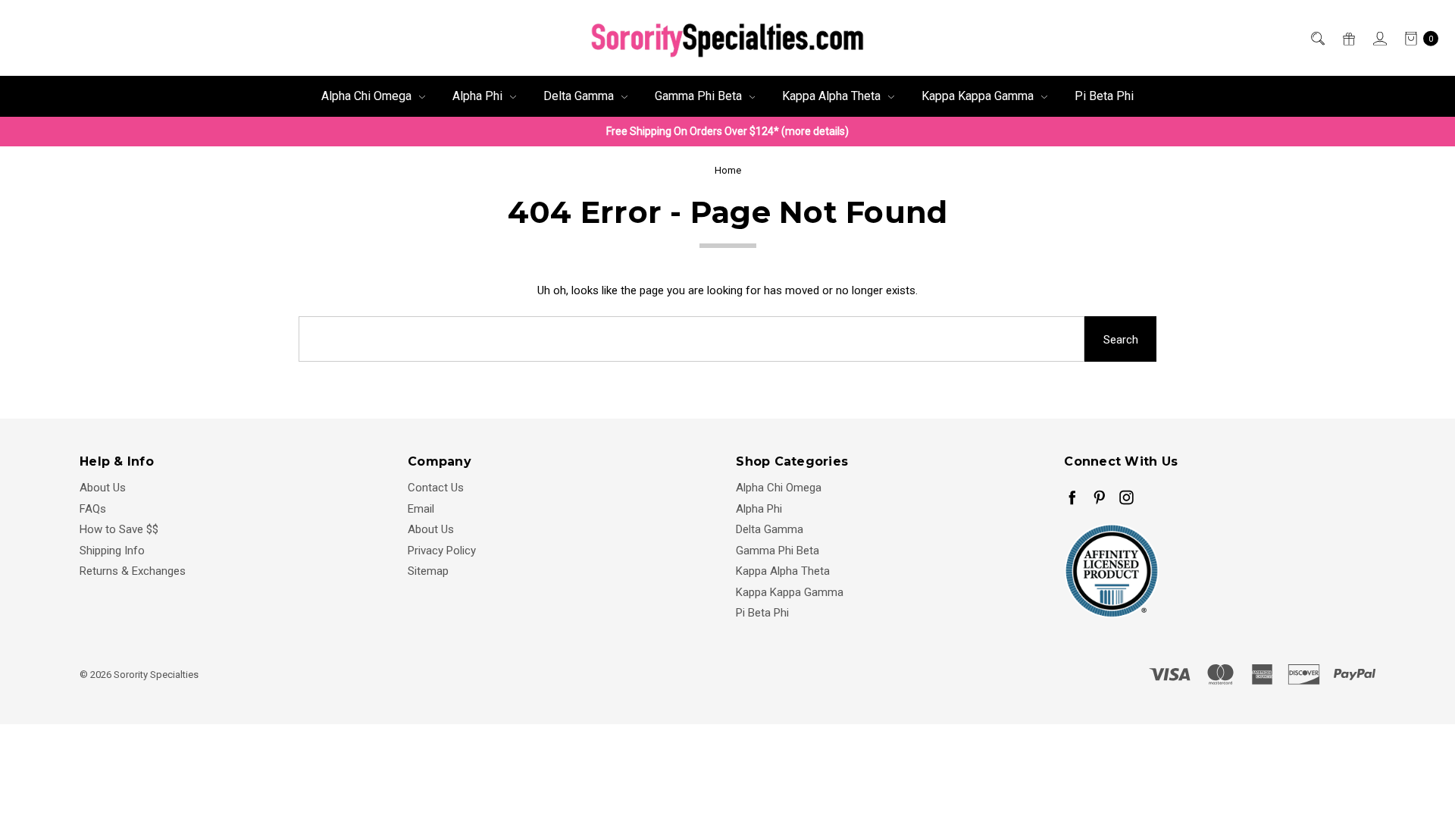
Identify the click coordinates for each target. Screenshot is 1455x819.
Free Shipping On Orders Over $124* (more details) (727, 131)
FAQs (93, 509)
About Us (103, 487)
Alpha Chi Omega (368, 96)
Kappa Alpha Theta (833, 96)
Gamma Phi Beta (700, 96)
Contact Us (436, 487)
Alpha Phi (478, 96)
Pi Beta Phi (1104, 96)
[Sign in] (1379, 38)
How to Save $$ (119, 529)
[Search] (1317, 38)
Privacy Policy (442, 550)
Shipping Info (112, 550)
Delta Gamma (580, 96)
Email (421, 509)
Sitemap (428, 571)
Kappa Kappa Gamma (979, 96)
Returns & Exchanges (133, 571)
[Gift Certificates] (1348, 38)
